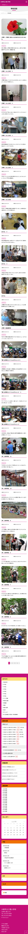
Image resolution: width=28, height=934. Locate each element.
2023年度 (5, 794)
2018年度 (5, 802)
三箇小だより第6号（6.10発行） (13, 736)
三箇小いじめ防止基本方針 (10, 756)
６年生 (5, 696)
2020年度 (5, 799)
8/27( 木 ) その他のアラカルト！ (8, 779)
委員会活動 (6, 700)
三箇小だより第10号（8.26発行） (14, 727)
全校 (5, 710)
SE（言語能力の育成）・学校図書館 (11, 714)
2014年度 (5, 809)
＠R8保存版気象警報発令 (12, 750)
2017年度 (5, 804)
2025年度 (5, 790)
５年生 (5, 693)
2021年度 (5, 797)
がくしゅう (6, 712)
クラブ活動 (6, 698)
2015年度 (5, 808)
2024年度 (5, 792)
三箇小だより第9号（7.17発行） (13, 729)
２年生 (5, 686)
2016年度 (5, 806)
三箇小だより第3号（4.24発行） (11, 743)
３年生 (5, 689)
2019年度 (5, 801)
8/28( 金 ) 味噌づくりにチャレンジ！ (9, 770)
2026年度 (5, 789)
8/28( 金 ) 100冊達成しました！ (8, 766)
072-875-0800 (8, 913)
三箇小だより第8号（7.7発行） (13, 732)
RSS (6, 892)
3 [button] (12, 663)
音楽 (5, 705)
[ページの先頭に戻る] (26, 932)
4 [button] (14, 663)
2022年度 (5, 795)
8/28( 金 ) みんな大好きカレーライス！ (9, 773)
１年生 (5, 684)
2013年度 (5, 811)
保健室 (5, 703)
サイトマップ (5, 917)
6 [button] (17, 663)
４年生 (5, 691)
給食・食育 (6, 707)
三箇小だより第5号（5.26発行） (11, 739)
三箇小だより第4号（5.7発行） (11, 741)
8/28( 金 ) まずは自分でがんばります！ (10, 776)
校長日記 (5, 682)
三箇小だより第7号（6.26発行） (13, 734)
